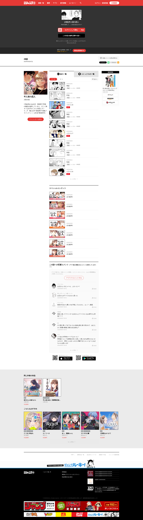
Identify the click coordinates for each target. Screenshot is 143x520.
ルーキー (72, 3)
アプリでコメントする (74, 278)
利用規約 (64, 472)
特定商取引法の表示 (67, 477)
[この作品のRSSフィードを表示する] (118, 62)
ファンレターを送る (35, 119)
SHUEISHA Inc (47, 498)
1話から (95, 79)
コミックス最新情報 (114, 454)
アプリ (55, 3)
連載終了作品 (102, 454)
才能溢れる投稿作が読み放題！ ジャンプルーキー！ (71, 463)
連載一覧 (41, 3)
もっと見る (73, 179)
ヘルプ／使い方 (47, 472)
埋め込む (114, 62)
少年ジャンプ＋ (30, 2)
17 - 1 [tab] (61, 79)
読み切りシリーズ (91, 454)
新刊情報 (63, 3)
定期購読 (114, 3)
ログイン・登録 (101, 3)
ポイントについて (71, 42)
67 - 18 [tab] (53, 79)
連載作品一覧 (80, 454)
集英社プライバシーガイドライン (70, 474)
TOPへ (72, 454)
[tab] (61, 74)
